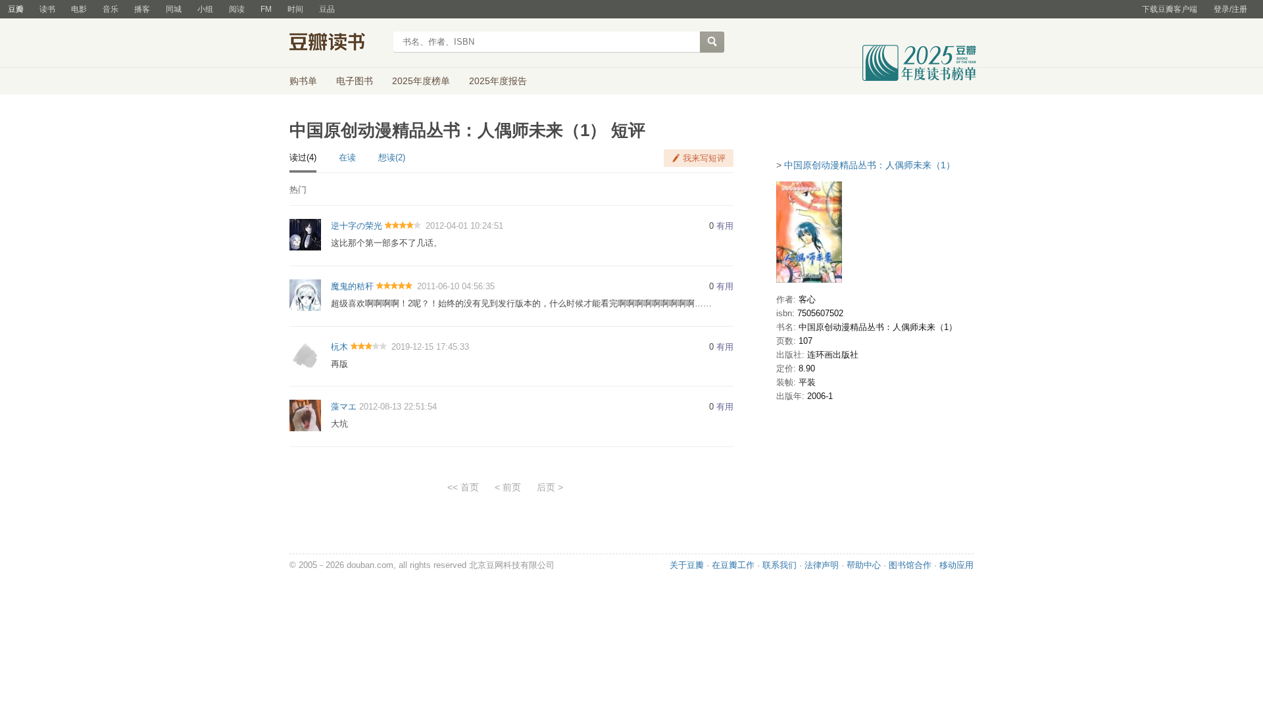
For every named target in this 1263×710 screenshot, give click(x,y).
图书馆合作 (910, 565)
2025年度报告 (498, 81)
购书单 (303, 81)
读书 (47, 9)
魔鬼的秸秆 (352, 286)
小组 (205, 9)
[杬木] (305, 355)
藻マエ (344, 407)
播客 (142, 9)
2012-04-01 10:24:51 (464, 226)
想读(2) (391, 157)
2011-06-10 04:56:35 (456, 286)
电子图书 (354, 81)
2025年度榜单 (421, 81)
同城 (174, 9)
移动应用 (956, 565)
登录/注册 (1230, 9)
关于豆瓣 (687, 565)
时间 (295, 9)
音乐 (110, 9)
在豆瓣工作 (733, 565)
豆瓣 (16, 9)
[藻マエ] (305, 415)
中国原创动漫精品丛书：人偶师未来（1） (869, 165)
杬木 (339, 347)
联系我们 (779, 565)
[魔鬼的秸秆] (305, 294)
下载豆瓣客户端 (1169, 9)
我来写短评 (704, 158)
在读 (347, 157)
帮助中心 (864, 565)
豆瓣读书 (337, 43)
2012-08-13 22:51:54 (398, 407)
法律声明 (822, 565)
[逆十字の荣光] (305, 234)
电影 (79, 9)
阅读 (237, 9)
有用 (724, 226)
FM (266, 9)
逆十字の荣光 (356, 226)
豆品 (327, 9)
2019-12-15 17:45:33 (430, 347)
